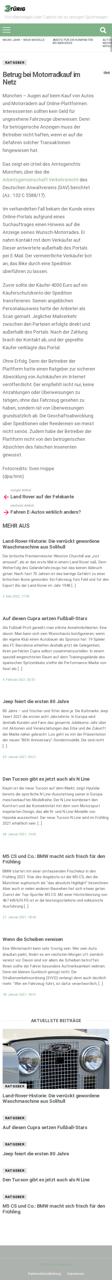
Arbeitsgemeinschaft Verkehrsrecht (41, 179)
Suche (103, 29)
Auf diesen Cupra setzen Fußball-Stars (45, 618)
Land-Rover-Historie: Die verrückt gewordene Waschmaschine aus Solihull (51, 544)
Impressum (75, 1274)
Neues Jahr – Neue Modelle (24, 40)
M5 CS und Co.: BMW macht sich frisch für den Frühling (54, 859)
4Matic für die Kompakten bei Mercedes (73, 41)
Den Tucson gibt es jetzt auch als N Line (46, 779)
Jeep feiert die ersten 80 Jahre (36, 701)
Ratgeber (14, 63)
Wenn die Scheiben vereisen (33, 939)
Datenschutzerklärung (44, 1274)
